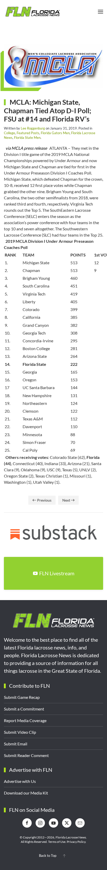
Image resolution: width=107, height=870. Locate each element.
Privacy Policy (76, 842)
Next (66, 500)
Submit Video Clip (20, 732)
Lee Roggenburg (33, 128)
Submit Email (15, 743)
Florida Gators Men (55, 133)
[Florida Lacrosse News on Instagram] (40, 823)
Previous (44, 500)
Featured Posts (28, 133)
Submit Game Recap (22, 697)
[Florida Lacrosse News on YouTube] (53, 823)
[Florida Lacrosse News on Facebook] (27, 823)
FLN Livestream (56, 573)
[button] (100, 11)
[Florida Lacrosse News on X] (66, 823)
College (9, 133)
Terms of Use (56, 842)
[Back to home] (32, 11)
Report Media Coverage (25, 720)
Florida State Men (27, 137)
